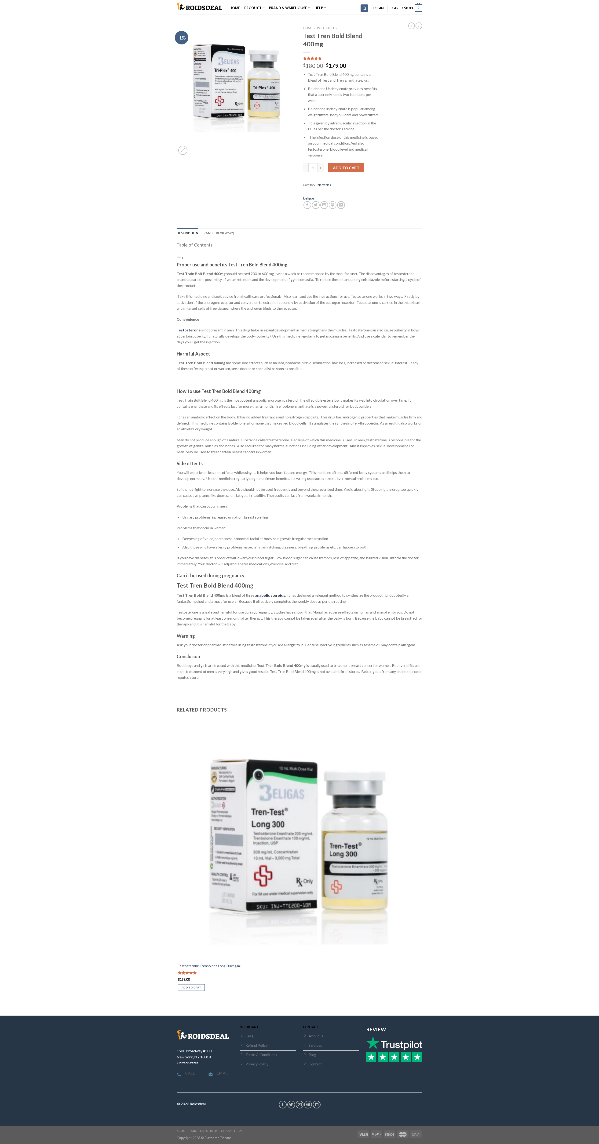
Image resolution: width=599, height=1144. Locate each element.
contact (228, 1131)
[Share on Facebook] (307, 205)
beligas (309, 198)
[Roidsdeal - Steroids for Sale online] (200, 7)
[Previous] (178, 1007)
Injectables (327, 28)
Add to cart (346, 167)
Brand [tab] (207, 233)
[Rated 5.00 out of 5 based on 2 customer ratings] (341, 58)
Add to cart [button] (191, 987)
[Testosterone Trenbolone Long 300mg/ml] (299, 839)
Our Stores (199, 1131)
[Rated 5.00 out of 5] (187, 973)
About (182, 1131)
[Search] (364, 8)
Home (235, 8)
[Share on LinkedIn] (341, 205)
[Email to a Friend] (324, 205)
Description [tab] (187, 233)
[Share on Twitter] (316, 205)
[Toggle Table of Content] (180, 257)
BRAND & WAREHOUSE (288, 8)
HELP (318, 8)
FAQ (241, 1131)
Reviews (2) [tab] (225, 233)
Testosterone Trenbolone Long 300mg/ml (209, 966)
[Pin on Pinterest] (332, 205)
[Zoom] (182, 150)
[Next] (194, 147)
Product (253, 8)
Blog (214, 1131)
